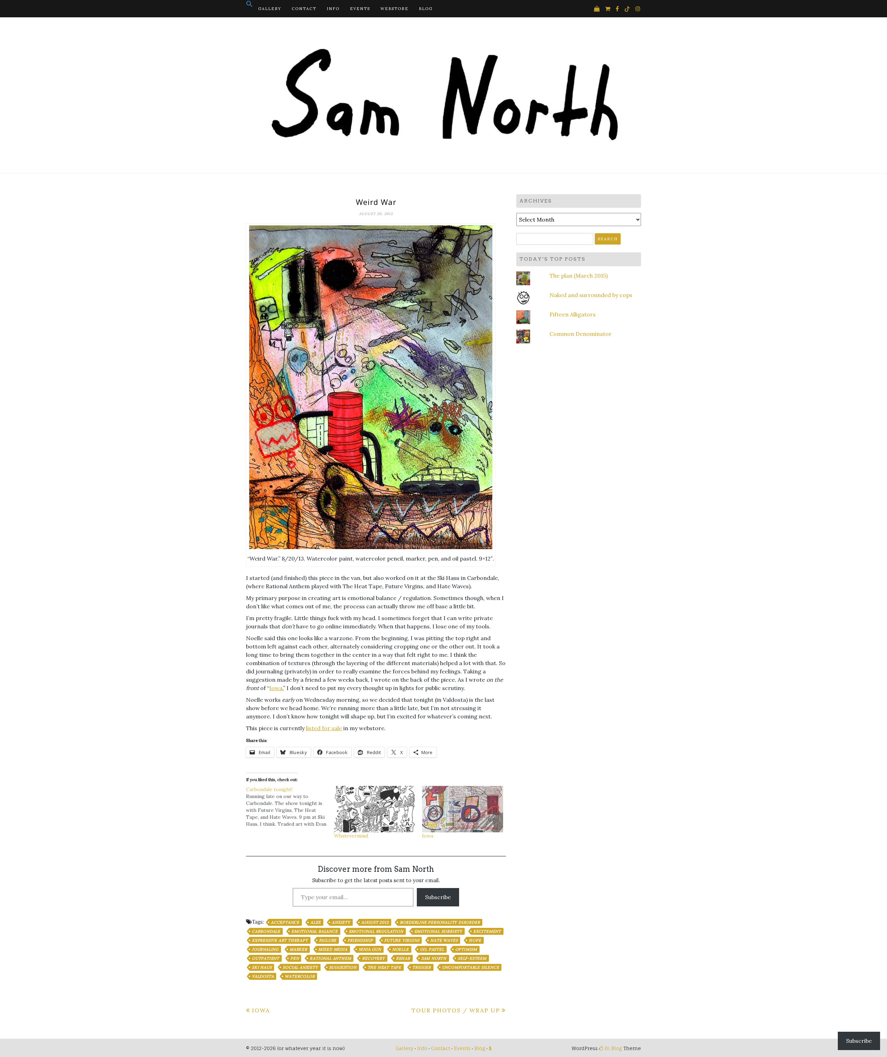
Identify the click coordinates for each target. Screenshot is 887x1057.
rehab (403, 958)
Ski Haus (262, 967)
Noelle (400, 949)
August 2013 (375, 922)
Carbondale (266, 931)
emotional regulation (376, 931)
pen (294, 958)
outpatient (265, 958)
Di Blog (612, 1048)
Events (360, 8)
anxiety (341, 922)
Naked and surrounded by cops (591, 295)
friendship (360, 940)
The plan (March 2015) (579, 275)
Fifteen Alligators (573, 314)
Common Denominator (581, 333)
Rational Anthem (330, 958)
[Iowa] (462, 809)
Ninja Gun (370, 949)
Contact (304, 8)
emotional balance (314, 931)
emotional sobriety (438, 931)
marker (298, 949)
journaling (265, 949)
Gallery (269, 8)
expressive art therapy (280, 940)
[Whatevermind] (374, 809)
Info (333, 8)
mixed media (333, 949)
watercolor (300, 976)
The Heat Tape (384, 967)
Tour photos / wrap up (456, 1010)
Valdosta (263, 976)
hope (475, 940)
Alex (315, 922)
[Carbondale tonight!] (290, 806)
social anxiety (300, 967)
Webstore (394, 8)
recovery (373, 958)
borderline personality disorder (440, 922)
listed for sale (324, 728)
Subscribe (438, 897)
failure (328, 940)
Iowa (275, 687)
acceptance (285, 922)
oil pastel (432, 949)
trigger (421, 967)
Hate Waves (444, 940)
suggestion (343, 967)
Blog (426, 8)
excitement (487, 931)
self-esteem (472, 958)
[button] (249, 5)
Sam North (434, 958)
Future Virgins (401, 940)
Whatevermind (351, 836)
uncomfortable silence (470, 967)
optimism (466, 949)
